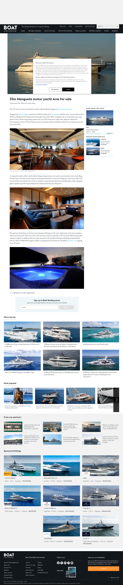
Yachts (28, 562)
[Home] (12, 28)
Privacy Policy (8, 577)
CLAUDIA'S (103, 139)
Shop (39, 567)
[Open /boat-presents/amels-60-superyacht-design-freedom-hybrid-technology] (91, 439)
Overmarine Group (92, 130)
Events (40, 562)
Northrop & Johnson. (65, 109)
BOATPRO (115, 31)
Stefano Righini (23, 114)
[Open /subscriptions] (69, 572)
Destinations (30, 570)
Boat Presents (30, 575)
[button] (110, 63)
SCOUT (86, 538)
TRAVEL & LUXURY (80, 31)
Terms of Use (8, 572)
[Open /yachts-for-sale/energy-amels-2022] (100, 495)
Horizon (46, 481)
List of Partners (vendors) (41, 84)
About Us (7, 565)
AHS (85, 478)
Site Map (40, 570)
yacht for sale (71, 241)
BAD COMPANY (11, 508)
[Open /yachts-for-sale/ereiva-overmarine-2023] (93, 151)
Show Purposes (55, 89)
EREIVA (102, 148)
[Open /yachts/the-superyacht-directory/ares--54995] (99, 117)
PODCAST (63, 26)
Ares (87, 127)
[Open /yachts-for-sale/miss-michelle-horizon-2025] (61, 465)
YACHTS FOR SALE (49, 31)
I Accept (68, 89)
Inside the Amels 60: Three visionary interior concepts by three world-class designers (110, 439)
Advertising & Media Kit (11, 562)
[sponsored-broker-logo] (8, 475)
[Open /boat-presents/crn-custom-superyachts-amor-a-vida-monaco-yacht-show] (52, 439)
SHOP (70, 26)
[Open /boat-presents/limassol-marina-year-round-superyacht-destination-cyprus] (52, 427)
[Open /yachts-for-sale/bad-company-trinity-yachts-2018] (22, 495)
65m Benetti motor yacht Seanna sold (95, 344)
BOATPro (40, 565)
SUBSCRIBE (78, 26)
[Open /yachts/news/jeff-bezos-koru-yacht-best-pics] (18, 396)
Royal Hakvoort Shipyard (91, 541)
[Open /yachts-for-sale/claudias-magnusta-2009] (93, 142)
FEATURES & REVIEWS (34, 31)
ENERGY (86, 508)
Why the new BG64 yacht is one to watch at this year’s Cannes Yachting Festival (110, 427)
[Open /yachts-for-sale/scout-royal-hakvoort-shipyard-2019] (100, 526)
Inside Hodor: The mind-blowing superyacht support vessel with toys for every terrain (49, 407)
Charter (28, 567)
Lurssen (46, 541)
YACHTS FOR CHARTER (65, 31)
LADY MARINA (50, 508)
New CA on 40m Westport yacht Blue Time (19, 372)
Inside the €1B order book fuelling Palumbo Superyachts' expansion (32, 427)
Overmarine (55, 114)
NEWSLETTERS (90, 26)
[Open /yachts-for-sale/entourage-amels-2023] (22, 465)
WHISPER (48, 538)
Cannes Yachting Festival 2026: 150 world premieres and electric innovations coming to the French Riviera (32, 439)
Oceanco (86, 481)
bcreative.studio (43, 572)
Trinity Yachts (9, 511)
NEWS (23, 31)
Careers (6, 570)
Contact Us (7, 567)
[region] (62, 76)
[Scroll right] (116, 400)
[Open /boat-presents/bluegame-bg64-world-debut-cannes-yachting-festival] (91, 427)
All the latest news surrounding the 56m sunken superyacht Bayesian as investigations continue (80, 408)
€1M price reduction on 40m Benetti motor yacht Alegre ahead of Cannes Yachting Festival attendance (100, 374)
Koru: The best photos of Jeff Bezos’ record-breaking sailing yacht (18, 407)
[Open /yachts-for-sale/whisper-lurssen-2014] (61, 526)
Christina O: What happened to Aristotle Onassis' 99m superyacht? (110, 407)
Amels (7, 481)
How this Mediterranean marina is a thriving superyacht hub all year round (70, 426)
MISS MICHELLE (50, 478)
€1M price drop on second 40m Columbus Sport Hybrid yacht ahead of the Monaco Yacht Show (60, 345)
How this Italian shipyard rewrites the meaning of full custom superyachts (71, 439)
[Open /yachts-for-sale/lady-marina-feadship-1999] (61, 495)
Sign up (103, 568)
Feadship (47, 511)
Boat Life (29, 572)
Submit (66, 307)
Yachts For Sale (30, 565)
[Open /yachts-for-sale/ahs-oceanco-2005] (100, 465)
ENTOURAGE (10, 478)
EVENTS (106, 31)
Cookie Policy (8, 575)
